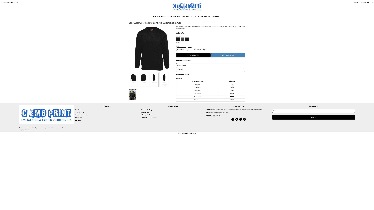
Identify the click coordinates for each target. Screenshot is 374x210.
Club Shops (79, 112)
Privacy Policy (146, 115)
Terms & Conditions (148, 117)
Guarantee (145, 112)
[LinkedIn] (244, 119)
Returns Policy (146, 110)
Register (365, 2)
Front (133, 83)
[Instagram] (240, 119)
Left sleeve (154, 83)
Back (143, 83)
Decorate (179, 60)
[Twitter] (236, 119)
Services (78, 117)
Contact (78, 120)
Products (78, 110)
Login (356, 2)
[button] (17, 2)
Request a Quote (81, 115)
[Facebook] (232, 119)
